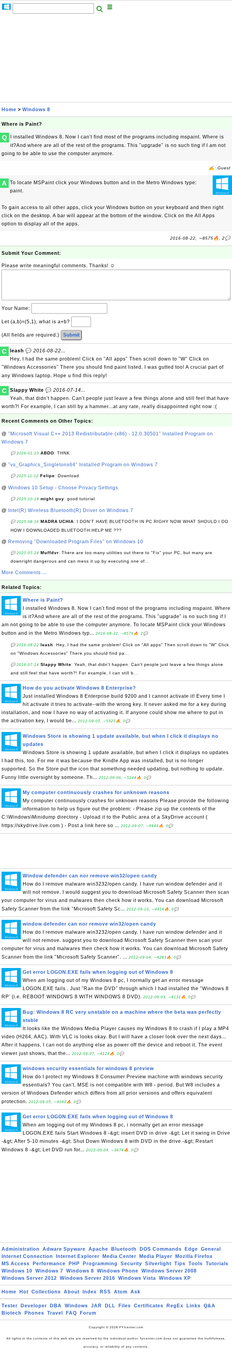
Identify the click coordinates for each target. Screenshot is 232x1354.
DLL (110, 1305)
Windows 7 (49, 1270)
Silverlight (158, 1263)
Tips (179, 1263)
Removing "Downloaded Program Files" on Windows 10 (75, 541)
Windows (76, 1305)
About (71, 1291)
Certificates (148, 1305)
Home (9, 109)
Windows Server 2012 (29, 1278)
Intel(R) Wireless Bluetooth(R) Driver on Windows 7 (70, 510)
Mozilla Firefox (194, 1256)
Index (89, 1291)
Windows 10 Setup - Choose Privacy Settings (63, 487)
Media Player (155, 1256)
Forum (88, 1313)
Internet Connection (27, 1256)
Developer (34, 1305)
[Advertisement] (116, 59)
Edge (191, 1249)
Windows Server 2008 (169, 1270)
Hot (23, 1291)
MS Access (16, 1263)
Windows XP (175, 1278)
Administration (21, 1249)
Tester (10, 1305)
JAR (96, 1305)
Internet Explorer (77, 1256)
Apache (98, 1249)
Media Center (119, 1256)
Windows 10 (17, 1270)
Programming (100, 1263)
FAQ (71, 1313)
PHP (74, 1263)
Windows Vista (137, 1278)
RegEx (174, 1305)
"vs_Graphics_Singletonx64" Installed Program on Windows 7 (83, 464)
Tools (195, 1263)
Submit (71, 335)
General (211, 1249)
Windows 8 (36, 109)
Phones (34, 1313)
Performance (49, 1263)
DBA (56, 1305)
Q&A (209, 1305)
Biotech (11, 1313)
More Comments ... (24, 572)
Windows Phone (117, 1270)
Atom (120, 1291)
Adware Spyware (64, 1249)
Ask (135, 1291)
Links (193, 1305)
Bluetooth (124, 1249)
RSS (105, 1291)
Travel (55, 1313)
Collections (46, 1291)
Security (131, 1263)
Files (124, 1305)
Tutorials (217, 1263)
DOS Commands (161, 1249)
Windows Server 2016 (87, 1278)
